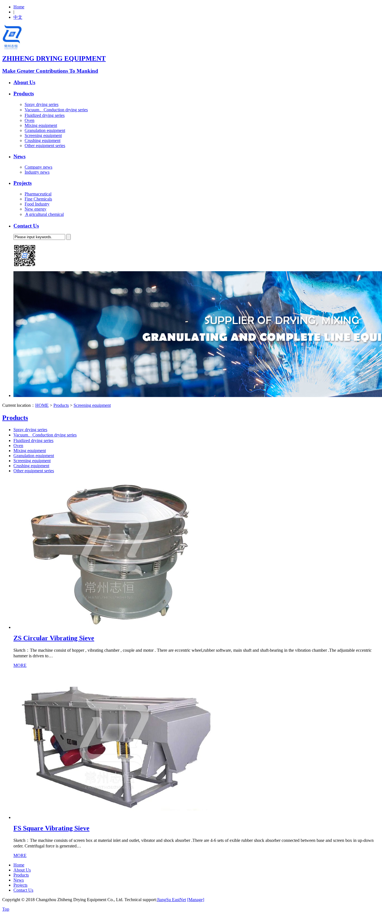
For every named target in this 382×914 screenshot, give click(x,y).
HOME (42, 405)
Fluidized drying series (45, 115)
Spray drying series (41, 104)
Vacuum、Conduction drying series (56, 109)
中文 (17, 17)
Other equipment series (45, 145)
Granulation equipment (45, 130)
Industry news (37, 172)
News (19, 156)
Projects (22, 183)
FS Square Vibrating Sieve (51, 828)
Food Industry (37, 204)
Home (18, 6)
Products (23, 93)
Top (5, 909)
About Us (24, 82)
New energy (35, 209)
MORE (20, 665)
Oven (29, 120)
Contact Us (26, 226)
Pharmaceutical (38, 194)
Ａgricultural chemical (44, 214)
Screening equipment (43, 135)
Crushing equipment (42, 140)
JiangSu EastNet (171, 899)
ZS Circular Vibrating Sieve (53, 638)
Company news (38, 167)
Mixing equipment (41, 125)
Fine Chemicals (38, 199)
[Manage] (195, 899)
